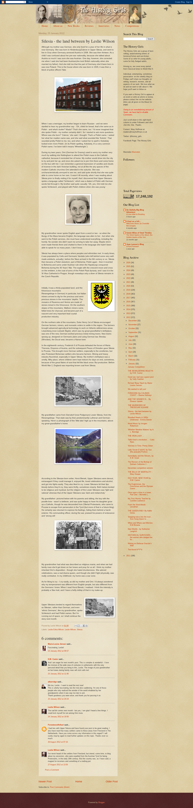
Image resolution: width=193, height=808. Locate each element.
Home (45, 25)
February (132, 360)
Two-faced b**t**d (135, 549)
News (117, 25)
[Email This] (75, 625)
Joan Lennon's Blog (135, 244)
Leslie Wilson (70, 629)
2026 (128, 262)
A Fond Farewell (132, 246)
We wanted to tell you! (137, 389)
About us (57, 25)
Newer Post (45, 781)
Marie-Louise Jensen (57, 644)
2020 (128, 286)
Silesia (79, 629)
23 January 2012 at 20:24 (58, 699)
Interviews (104, 25)
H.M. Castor (53, 659)
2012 (128, 317)
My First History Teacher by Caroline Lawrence (139, 500)
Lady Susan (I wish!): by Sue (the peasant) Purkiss (140, 451)
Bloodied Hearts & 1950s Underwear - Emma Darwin (140, 418)
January (131, 364)
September (133, 332)
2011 (128, 556)
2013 (128, 313)
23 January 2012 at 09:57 (58, 651)
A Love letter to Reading (135, 214)
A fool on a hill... (133, 221)
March (131, 356)
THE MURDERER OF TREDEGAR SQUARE (138, 406)
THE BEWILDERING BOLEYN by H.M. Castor (140, 372)
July (130, 340)
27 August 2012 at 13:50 (58, 765)
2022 (128, 278)
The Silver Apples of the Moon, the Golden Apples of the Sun (139, 236)
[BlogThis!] (78, 625)
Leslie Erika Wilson (56, 629)
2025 (128, 266)
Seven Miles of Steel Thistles (139, 233)
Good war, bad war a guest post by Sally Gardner (141, 378)
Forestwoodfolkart (56, 725)
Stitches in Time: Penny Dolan (140, 446)
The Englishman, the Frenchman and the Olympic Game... (140, 486)
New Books (74, 25)
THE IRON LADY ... (136, 436)
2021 (128, 282)
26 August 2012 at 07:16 (58, 742)
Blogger (101, 802)
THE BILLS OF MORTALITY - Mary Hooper (140, 473)
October (131, 328)
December (132, 321)
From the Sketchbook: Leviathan (137, 506)
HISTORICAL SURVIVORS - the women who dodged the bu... (140, 537)
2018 (128, 294)
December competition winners (140, 468)
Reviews (89, 25)
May (130, 348)
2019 (128, 290)
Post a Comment (52, 770)
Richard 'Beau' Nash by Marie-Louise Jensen (140, 384)
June (130, 344)
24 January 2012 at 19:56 (58, 717)
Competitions (132, 25)
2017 (128, 298)
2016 (128, 302)
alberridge (52, 682)
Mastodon (136, 152)
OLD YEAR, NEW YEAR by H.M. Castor (139, 479)
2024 (128, 270)
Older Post (112, 781)
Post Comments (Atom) (59, 787)
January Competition (136, 367)
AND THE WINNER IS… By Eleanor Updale (139, 400)
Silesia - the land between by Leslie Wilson (139, 412)
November (132, 325)
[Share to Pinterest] (86, 625)
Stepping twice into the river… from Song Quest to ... (140, 518)
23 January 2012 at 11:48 (58, 674)
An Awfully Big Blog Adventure (135, 211)
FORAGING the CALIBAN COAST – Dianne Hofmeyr (140, 394)
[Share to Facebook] (84, 625)
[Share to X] (81, 625)
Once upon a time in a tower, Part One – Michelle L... (139, 493)
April (130, 352)
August (131, 336)
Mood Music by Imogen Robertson (137, 424)
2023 (128, 274)
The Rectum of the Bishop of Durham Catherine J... (139, 463)
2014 (128, 309)
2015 (128, 306)
